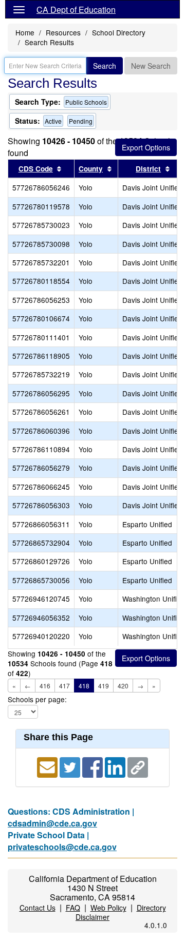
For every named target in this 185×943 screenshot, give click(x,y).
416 (45, 685)
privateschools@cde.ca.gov (62, 847)
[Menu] (19, 9)
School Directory (118, 32)
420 (123, 685)
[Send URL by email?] (48, 766)
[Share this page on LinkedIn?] (116, 766)
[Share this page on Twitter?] (71, 766)
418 (84, 685)
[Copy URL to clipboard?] (137, 766)
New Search (151, 66)
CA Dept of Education (76, 9)
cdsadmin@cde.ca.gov (52, 823)
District (148, 169)
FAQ (73, 907)
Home (24, 32)
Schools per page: (37, 699)
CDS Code (35, 169)
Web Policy (108, 907)
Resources (63, 32)
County (91, 169)
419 (103, 685)
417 (64, 685)
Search (104, 66)
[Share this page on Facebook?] (93, 766)
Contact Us (37, 907)
